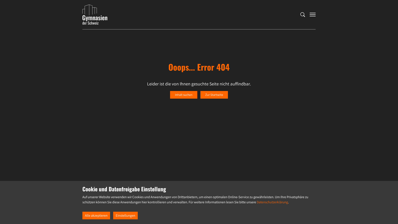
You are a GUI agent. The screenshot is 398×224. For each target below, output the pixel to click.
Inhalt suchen (183, 95)
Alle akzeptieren (96, 215)
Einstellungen (125, 215)
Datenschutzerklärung (272, 202)
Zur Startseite (214, 95)
